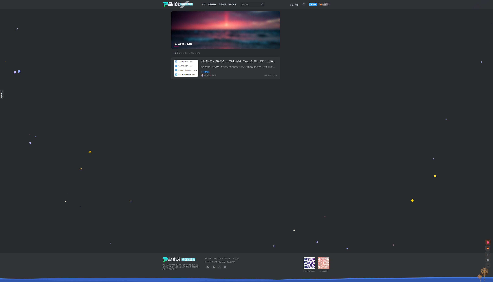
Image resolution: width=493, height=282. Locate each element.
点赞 (192, 53)
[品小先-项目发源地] (179, 259)
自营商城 (222, 4)
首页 (204, 4)
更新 (180, 53)
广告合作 (227, 258)
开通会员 (325, 4)
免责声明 (217, 258)
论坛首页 (212, 4)
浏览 (186, 53)
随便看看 (1, 94)
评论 (198, 53)
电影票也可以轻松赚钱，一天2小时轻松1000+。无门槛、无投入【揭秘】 (238, 61)
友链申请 (208, 258)
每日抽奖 (232, 4)
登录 (291, 4)
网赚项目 (206, 72)
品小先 (226, 262)
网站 (219, 262)
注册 (297, 4)
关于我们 (236, 258)
